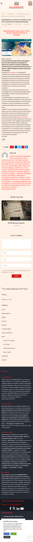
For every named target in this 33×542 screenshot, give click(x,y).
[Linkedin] (18, 509)
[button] (3, 214)
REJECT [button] (6, 534)
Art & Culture (10, 14)
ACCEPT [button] (14, 534)
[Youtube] (22, 509)
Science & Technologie (8, 340)
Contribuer (4, 360)
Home (3, 14)
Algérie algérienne (6, 313)
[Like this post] (12, 147)
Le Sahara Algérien (6, 329)
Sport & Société (7, 352)
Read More (7, 537)
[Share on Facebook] (16, 147)
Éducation (4, 325)
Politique (4, 317)
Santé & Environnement (9, 348)
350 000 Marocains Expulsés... (16, 223)
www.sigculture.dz (13, 72)
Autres (3, 337)
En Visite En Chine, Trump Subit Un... (14, 516)
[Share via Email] (26, 147)
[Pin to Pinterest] (23, 147)
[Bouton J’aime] (4, 139)
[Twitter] (14, 509)
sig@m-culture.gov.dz (22, 117)
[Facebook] (10, 509)
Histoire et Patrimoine (7, 333)
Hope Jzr (10, 24)
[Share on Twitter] (19, 147)
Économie (4, 321)
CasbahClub (5, 356)
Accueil (3, 309)
